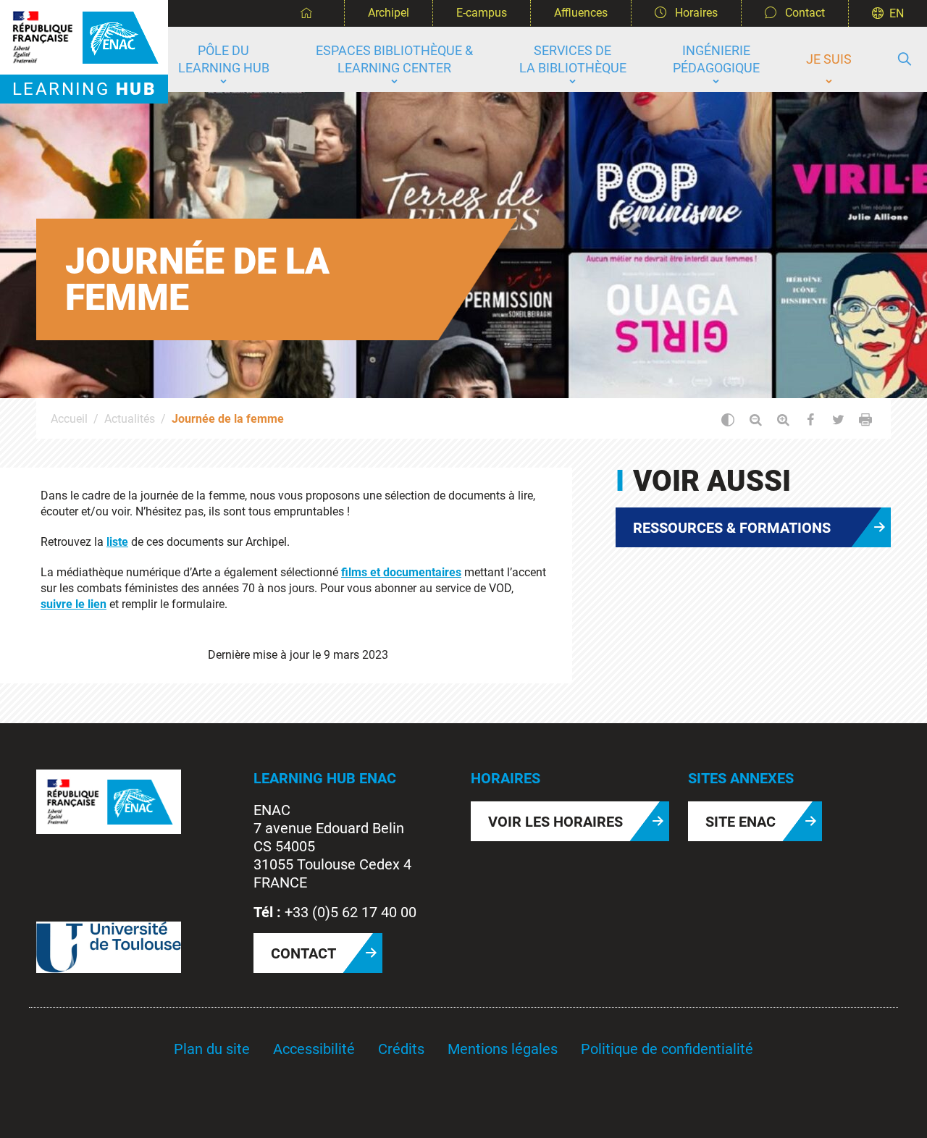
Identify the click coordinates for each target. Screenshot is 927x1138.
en (896, 13)
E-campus (481, 13)
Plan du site (212, 1049)
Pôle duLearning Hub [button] (223, 59)
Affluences (581, 13)
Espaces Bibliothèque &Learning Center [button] (394, 59)
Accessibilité (314, 1049)
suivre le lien (73, 604)
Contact (803, 13)
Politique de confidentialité (667, 1049)
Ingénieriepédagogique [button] (716, 59)
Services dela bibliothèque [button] (572, 59)
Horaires (695, 13)
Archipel (388, 13)
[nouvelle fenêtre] (108, 800)
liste (117, 542)
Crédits (401, 1049)
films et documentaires (401, 572)
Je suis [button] (829, 59)
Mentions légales (503, 1049)
